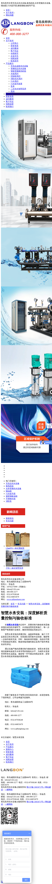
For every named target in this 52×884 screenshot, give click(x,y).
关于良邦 (10, 13)
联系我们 (10, 107)
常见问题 (10, 521)
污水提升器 (10, 494)
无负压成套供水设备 (19, 66)
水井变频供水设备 (13, 489)
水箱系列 (14, 74)
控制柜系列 (15, 76)
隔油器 (9, 491)
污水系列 (14, 81)
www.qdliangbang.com (16, 599)
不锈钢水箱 (10, 499)
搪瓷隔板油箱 (11, 496)
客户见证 (14, 51)
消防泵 (9, 501)
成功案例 (14, 48)
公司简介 (14, 43)
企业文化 (14, 56)
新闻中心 (10, 94)
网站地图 (10, 15)
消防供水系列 (16, 79)
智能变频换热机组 (18, 71)
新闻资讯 (10, 518)
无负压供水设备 (12, 483)
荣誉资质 (14, 46)
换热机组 (10, 486)
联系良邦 (14, 61)
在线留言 (14, 53)
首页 (8, 10)
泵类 (13, 86)
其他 (13, 91)
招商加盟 (14, 58)
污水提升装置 (16, 84)
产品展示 (10, 63)
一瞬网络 (9, 790)
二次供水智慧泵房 (18, 89)
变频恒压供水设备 (18, 69)
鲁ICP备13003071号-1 (35, 787)
